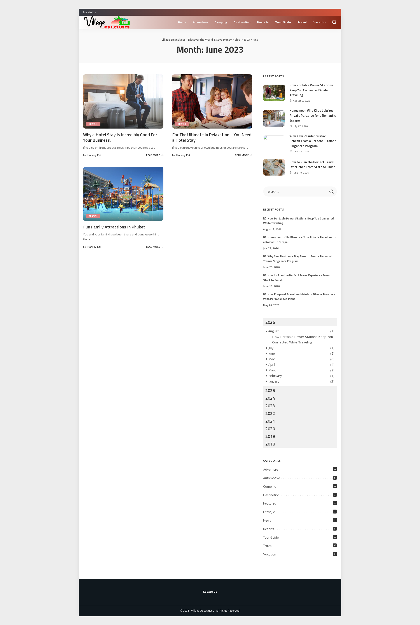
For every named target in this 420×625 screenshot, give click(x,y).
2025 (270, 390)
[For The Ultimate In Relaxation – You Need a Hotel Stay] (212, 101)
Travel (93, 123)
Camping (269, 487)
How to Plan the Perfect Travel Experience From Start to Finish (312, 165)
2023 (270, 405)
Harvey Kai (94, 155)
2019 (270, 436)
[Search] (334, 22)
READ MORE (153, 155)
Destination (271, 495)
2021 (270, 421)
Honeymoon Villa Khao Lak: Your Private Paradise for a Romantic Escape (312, 115)
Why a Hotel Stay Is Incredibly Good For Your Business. (120, 137)
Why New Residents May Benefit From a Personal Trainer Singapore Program (312, 141)
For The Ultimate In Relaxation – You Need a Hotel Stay (211, 137)
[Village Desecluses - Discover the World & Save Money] (108, 22)
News (267, 520)
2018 (270, 443)
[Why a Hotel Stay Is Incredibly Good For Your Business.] (123, 101)
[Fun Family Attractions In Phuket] (123, 194)
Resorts (268, 529)
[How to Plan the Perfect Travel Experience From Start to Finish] (274, 167)
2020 (270, 428)
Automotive (271, 478)
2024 (270, 398)
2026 (270, 322)
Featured (269, 503)
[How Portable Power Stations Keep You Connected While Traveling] (274, 93)
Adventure (270, 470)
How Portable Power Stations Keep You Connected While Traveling (311, 90)
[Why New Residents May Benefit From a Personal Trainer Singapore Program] (274, 144)
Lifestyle (269, 512)
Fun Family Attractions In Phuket (114, 226)
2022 (270, 413)
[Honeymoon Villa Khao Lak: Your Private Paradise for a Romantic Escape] (274, 118)
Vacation (269, 554)
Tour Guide (271, 538)
